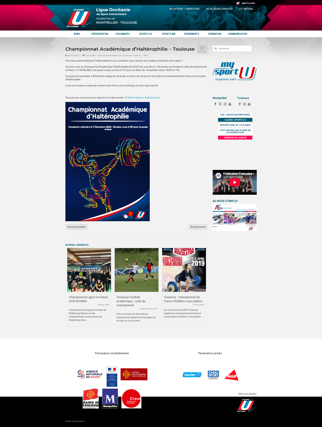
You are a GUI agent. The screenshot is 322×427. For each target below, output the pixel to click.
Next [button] (203, 289)
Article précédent (76, 227)
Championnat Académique (109, 56)
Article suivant (198, 227)
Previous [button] (70, 289)
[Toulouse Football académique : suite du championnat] (136, 270)
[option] (89, 289)
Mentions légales (248, 393)
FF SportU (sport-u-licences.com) (142, 97)
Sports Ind (126, 56)
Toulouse (136, 56)
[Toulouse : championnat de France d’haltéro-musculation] (184, 270)
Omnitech (75, 56)
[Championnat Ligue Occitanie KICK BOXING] (89, 270)
